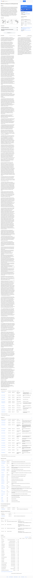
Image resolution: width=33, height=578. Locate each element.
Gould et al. (2, 477)
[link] (2, 541)
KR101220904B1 (3, 430)
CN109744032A (3, 469)
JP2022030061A (3, 440)
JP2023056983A (3, 445)
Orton (2, 490)
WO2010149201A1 (3, 428)
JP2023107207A (3, 447)
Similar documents (25, 28)
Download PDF (24, 9)
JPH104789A (2, 405)
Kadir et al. (2, 501)
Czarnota (2, 485)
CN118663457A (3, 452)
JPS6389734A (3, 392)
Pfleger (2, 497)
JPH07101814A (3, 401)
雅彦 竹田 (29, 13)
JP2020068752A (3, 438)
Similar (23, 10)
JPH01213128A (3, 397)
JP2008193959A (3, 420)
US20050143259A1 (3, 461)
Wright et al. (2, 472)
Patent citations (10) (24, 27)
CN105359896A (3, 467)
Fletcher (2, 495)
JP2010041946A (3, 422)
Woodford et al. (3, 488)
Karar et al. (2, 465)
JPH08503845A (3, 402)
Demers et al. (2, 483)
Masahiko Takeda (25, 13)
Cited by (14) (28, 27)
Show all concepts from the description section (6, 571)
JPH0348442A (3, 399)
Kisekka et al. (2, 476)
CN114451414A (3, 470)
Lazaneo (2, 500)
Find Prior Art (28, 9)
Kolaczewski (2, 480)
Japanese (26, 12)
